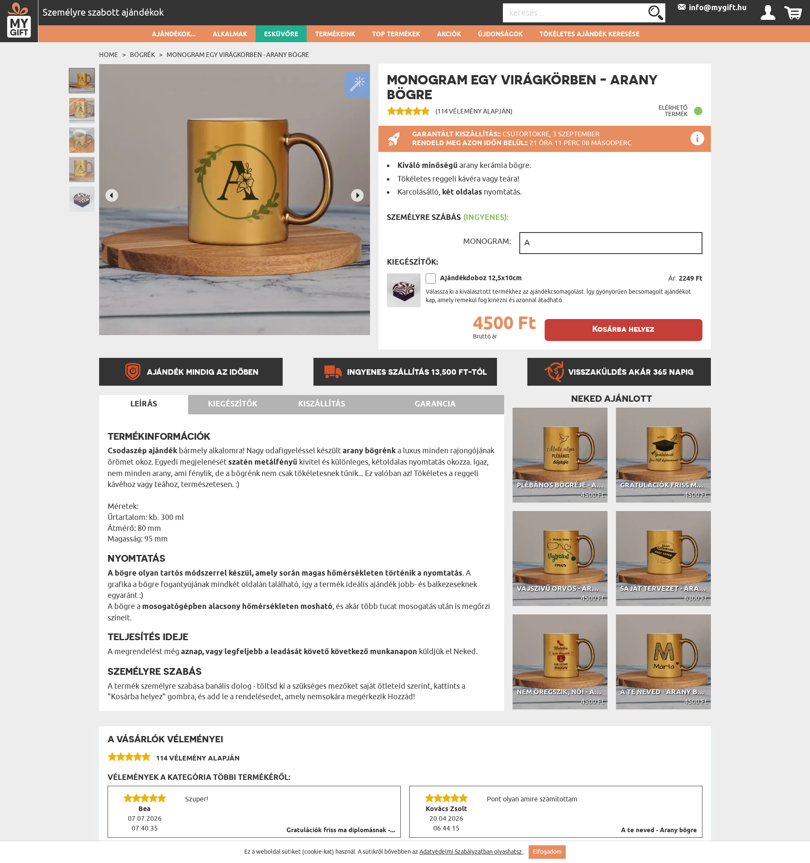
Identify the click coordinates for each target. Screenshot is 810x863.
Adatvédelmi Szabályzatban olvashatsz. (471, 851)
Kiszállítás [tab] (321, 404)
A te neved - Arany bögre (659, 830)
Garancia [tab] (435, 404)
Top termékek (396, 34)
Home (108, 55)
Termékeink (335, 34)
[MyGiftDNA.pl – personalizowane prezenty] (19, 21)
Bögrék (142, 55)
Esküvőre (281, 34)
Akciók (449, 34)
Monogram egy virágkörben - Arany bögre (238, 55)
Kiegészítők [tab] (232, 404)
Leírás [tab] (143, 404)
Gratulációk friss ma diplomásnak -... (340, 830)
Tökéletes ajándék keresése (590, 34)
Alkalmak (230, 34)
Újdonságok (500, 34)
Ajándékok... (174, 34)
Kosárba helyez (623, 329)
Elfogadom (547, 851)
